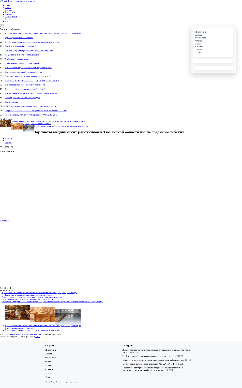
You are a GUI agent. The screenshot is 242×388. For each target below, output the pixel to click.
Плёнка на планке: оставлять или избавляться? (25, 89)
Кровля (8, 19)
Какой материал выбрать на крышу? (20, 46)
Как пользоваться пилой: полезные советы (23, 72)
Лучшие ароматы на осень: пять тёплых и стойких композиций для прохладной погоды (43, 33)
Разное (8, 21)
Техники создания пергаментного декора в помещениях (29, 50)
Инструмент (10, 12)
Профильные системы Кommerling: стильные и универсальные (32, 80)
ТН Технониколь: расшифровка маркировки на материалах (30, 106)
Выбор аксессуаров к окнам (17, 59)
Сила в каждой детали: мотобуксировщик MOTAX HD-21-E (31, 115)
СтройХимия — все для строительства (24, 334)
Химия (8, 8)
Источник (4, 221)
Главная (8, 138)
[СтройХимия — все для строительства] (17, 1)
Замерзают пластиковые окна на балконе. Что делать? (28, 76)
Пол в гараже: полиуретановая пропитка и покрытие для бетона (32, 42)
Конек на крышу (12, 102)
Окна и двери (11, 17)
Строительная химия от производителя (22, 63)
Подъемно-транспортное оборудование (22, 55)
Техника (8, 14)
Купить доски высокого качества (19, 38)
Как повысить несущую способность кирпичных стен (28, 68)
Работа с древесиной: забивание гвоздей (22, 98)
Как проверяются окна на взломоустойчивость (25, 85)
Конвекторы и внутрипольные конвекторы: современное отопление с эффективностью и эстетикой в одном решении (52, 302)
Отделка (8, 10)
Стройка (8, 5)
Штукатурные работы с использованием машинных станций (31, 93)
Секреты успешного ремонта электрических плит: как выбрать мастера (36, 110)
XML (37, 337)
